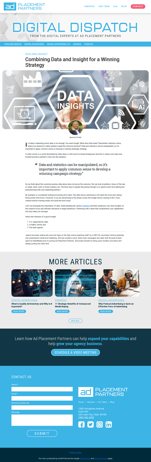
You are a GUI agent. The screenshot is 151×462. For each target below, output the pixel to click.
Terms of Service (100, 458)
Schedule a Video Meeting (76, 353)
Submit (42, 433)
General (77, 44)
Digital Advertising (34, 44)
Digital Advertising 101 (58, 44)
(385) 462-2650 (86, 417)
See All (75, 321)
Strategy (88, 44)
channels (86, 206)
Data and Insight (13, 44)
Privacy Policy (75, 452)
